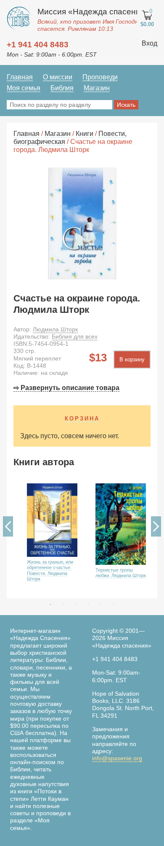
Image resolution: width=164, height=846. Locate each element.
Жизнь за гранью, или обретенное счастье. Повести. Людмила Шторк (50, 570)
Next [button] (156, 526)
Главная (20, 77)
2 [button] (63, 604)
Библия (62, 88)
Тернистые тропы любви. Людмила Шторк (120, 572)
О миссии (57, 77)
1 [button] (50, 604)
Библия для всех (75, 336)
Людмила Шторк (55, 329)
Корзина (82, 418)
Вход (149, 43)
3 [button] (75, 604)
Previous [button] (8, 526)
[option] (48, 538)
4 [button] (88, 604)
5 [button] (101, 604)
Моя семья (23, 88)
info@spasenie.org (117, 758)
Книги (84, 133)
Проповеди (100, 77)
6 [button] (113, 604)
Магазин (97, 88)
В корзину (132, 359)
